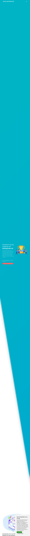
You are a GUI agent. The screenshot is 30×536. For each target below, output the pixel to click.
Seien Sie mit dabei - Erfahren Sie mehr (8, 263)
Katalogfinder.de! (8, 1)
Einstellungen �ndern (20, 533)
